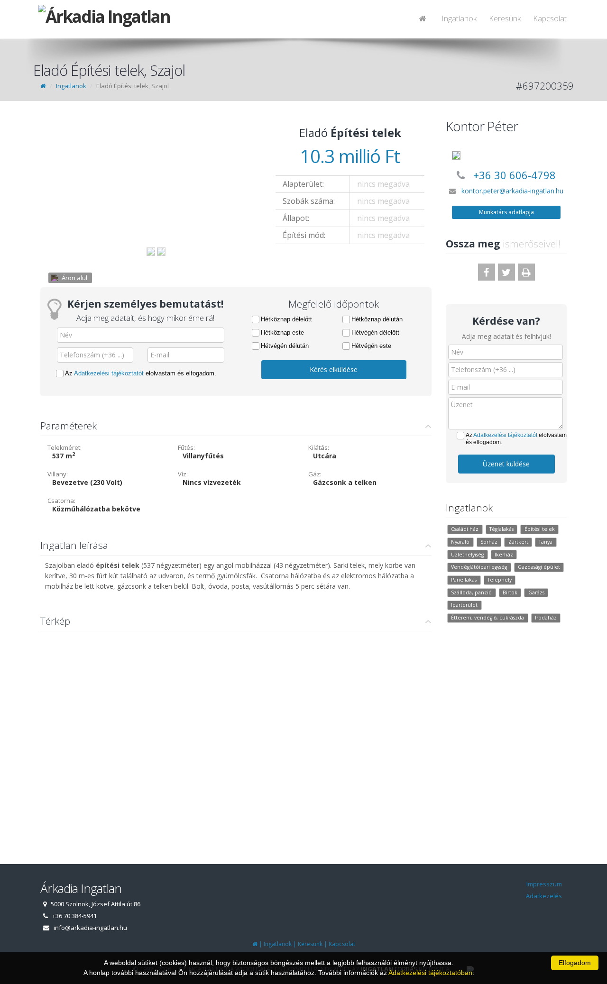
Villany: (57, 474)
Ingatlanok (459, 18)
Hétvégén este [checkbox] (371, 345)
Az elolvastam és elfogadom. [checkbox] (140, 373)
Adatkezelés (544, 896)
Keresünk (505, 18)
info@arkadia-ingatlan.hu (90, 927)
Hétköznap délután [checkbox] (377, 319)
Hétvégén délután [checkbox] (285, 345)
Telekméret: (64, 447)
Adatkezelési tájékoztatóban (430, 972)
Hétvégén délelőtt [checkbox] (375, 332)
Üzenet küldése (506, 463)
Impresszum (544, 884)
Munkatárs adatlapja (506, 212)
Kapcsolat (550, 18)
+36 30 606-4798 (514, 175)
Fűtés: (186, 447)
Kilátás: (318, 447)
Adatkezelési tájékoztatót (109, 373)
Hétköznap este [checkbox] (282, 332)
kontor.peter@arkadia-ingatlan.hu (512, 190)
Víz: (183, 474)
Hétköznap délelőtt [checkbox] (286, 319)
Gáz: (315, 474)
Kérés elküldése (334, 369)
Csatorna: (61, 500)
